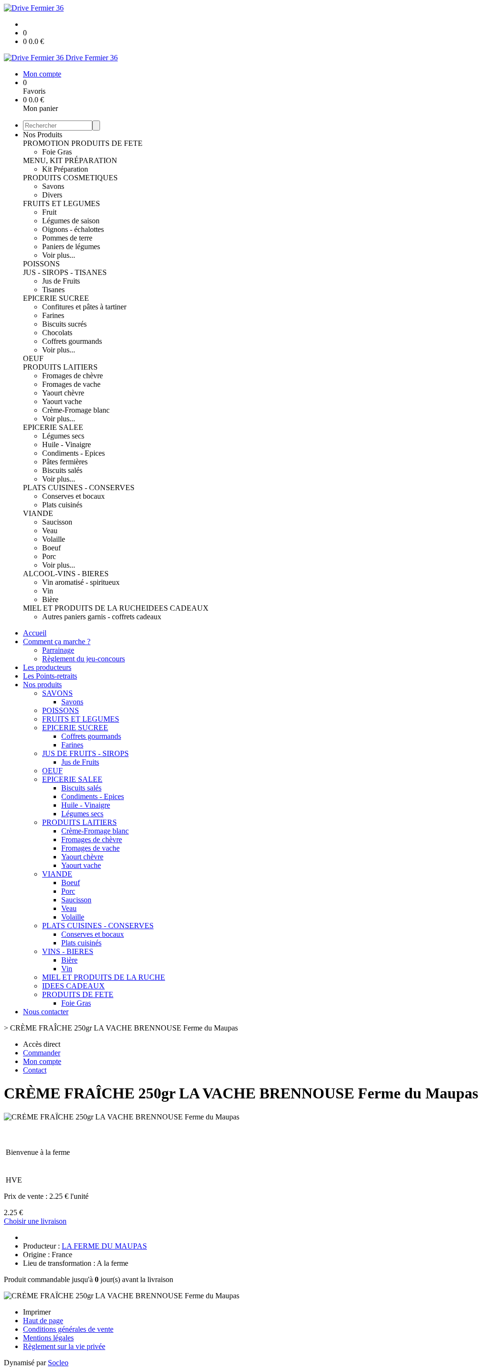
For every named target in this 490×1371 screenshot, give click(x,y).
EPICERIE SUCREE (56, 298)
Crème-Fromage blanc (76, 410)
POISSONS (41, 264)
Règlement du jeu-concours (83, 659)
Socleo (58, 1363)
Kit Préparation (65, 169)
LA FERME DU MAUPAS (104, 1246)
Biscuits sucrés (64, 324)
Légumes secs (63, 436)
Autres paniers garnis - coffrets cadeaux (101, 617)
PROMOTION (47, 143)
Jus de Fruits (61, 281)
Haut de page (43, 1320)
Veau (49, 530)
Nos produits (42, 684)
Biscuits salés (62, 470)
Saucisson (57, 522)
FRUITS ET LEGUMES (61, 203)
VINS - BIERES (67, 951)
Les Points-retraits (50, 676)
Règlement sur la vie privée (64, 1346)
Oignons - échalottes (73, 229)
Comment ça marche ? (56, 641)
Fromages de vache (71, 384)
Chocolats (57, 333)
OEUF (33, 358)
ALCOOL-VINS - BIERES (66, 574)
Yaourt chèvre (63, 393)
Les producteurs (47, 667)
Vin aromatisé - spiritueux (81, 582)
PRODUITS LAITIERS (60, 367)
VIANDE (38, 513)
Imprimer (37, 1312)
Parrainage (58, 650)
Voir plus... (58, 255)
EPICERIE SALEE (53, 427)
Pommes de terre (67, 238)
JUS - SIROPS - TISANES (65, 272)
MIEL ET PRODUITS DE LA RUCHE (84, 608)
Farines (53, 315)
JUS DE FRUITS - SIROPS (85, 753)
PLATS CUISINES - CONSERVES (78, 487)
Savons (53, 186)
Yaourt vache (62, 401)
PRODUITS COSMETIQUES (70, 178)
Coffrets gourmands (72, 341)
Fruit (49, 212)
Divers (52, 195)
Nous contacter (45, 1012)
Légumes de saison (71, 221)
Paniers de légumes (71, 246)
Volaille (53, 539)
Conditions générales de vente (68, 1329)
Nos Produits (42, 135)
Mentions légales (48, 1338)
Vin (47, 591)
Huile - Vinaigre (66, 444)
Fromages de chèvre (72, 376)
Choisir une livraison (35, 1221)
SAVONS (57, 693)
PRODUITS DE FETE (107, 143)
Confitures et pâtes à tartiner (84, 307)
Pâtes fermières (65, 462)
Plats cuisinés (62, 505)
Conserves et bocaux (73, 496)
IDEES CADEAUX (177, 608)
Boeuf (51, 548)
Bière (50, 599)
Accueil (34, 633)
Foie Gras (57, 152)
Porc (49, 556)
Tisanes (53, 289)
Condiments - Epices (73, 453)
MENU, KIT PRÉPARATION (70, 160)
